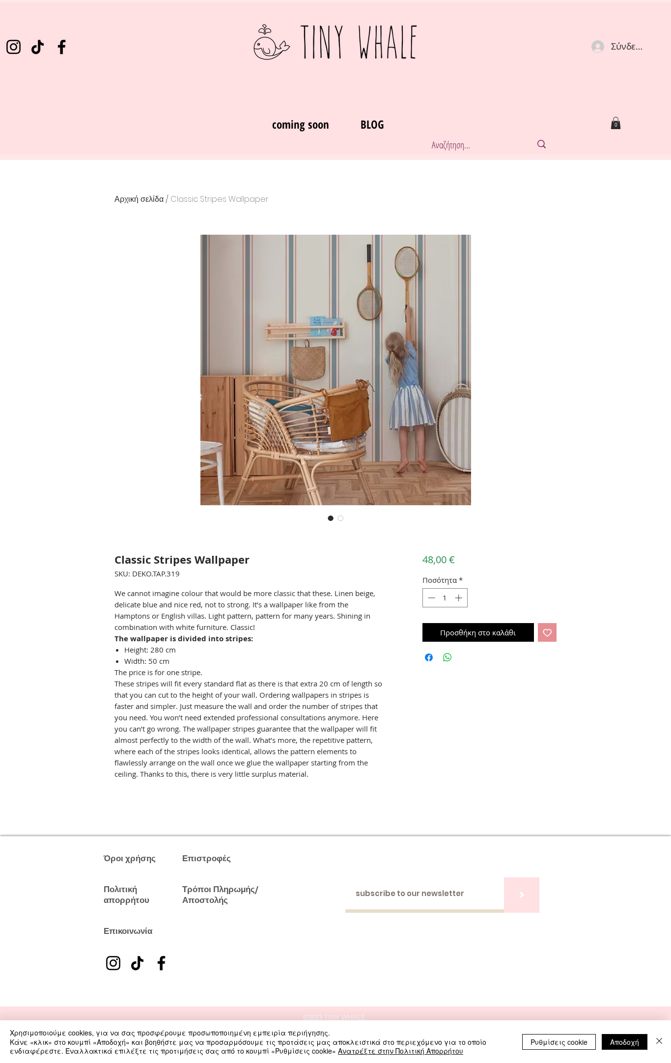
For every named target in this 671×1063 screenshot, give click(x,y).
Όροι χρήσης (130, 858)
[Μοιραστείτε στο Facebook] (429, 657)
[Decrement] (430, 598)
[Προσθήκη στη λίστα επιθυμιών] (547, 632)
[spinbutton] (445, 598)
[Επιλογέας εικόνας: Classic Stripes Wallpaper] (331, 518)
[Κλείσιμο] (659, 1041)
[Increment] (459, 598)
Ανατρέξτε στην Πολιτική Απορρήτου (400, 1051)
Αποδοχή (624, 1042)
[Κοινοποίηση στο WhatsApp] (447, 657)
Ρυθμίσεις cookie (559, 1042)
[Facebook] (61, 46)
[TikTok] (37, 46)
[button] (616, 123)
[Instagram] (13, 46)
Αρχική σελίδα (139, 199)
